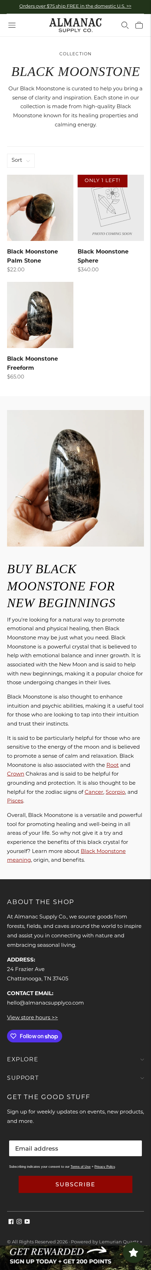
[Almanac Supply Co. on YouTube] (27, 1223)
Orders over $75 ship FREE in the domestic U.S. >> (75, 6)
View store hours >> (32, 1018)
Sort (17, 160)
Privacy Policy (104, 1166)
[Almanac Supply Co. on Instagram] (19, 1223)
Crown (15, 774)
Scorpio (115, 792)
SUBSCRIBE (75, 1184)
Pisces (15, 801)
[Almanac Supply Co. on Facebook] (11, 1223)
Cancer (94, 792)
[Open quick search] (125, 25)
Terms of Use (81, 1166)
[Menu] (12, 25)
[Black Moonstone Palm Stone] (40, 208)
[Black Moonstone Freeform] (40, 315)
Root (112, 765)
